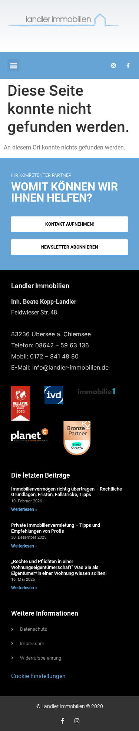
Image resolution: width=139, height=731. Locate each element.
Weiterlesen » (24, 509)
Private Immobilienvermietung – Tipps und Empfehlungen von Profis (55, 528)
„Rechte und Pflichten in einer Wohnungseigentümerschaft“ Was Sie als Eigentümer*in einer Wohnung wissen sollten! (58, 567)
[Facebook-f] (62, 721)
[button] (13, 65)
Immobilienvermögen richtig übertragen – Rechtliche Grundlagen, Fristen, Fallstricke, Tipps (66, 492)
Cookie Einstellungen (38, 676)
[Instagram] (77, 721)
